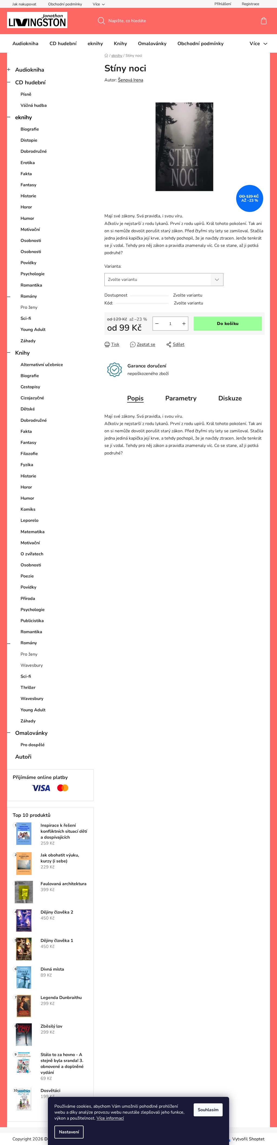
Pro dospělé (33, 745)
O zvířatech (32, 554)
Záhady (28, 341)
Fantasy (28, 185)
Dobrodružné (34, 151)
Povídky (28, 263)
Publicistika (32, 621)
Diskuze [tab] (230, 398)
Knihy (22, 353)
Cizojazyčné (32, 398)
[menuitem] (25, 43)
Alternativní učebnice (42, 365)
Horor (26, 207)
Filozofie (29, 454)
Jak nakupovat (24, 4)
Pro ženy (29, 307)
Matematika (33, 532)
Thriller (28, 688)
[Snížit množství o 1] (157, 323)
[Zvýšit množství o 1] (184, 323)
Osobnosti (31, 241)
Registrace (250, 3)
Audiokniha (29, 70)
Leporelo (29, 520)
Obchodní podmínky (65, 4)
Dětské (28, 409)
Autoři (23, 757)
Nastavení (69, 1132)
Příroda (28, 599)
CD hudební (30, 82)
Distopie (29, 140)
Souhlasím (208, 1110)
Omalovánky (31, 733)
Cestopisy (30, 387)
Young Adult (33, 330)
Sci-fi (26, 318)
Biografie (30, 129)
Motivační (30, 230)
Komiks (28, 509)
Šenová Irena (130, 80)
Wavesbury (32, 665)
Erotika (28, 163)
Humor (27, 218)
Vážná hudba (34, 105)
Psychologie (33, 274)
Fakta (26, 174)
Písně (26, 94)
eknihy (23, 117)
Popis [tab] (135, 398)
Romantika (31, 285)
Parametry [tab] (181, 398)
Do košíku (228, 324)
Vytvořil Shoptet (248, 1139)
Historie (28, 196)
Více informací (110, 1118)
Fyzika (27, 465)
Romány (29, 296)
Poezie (27, 576)
